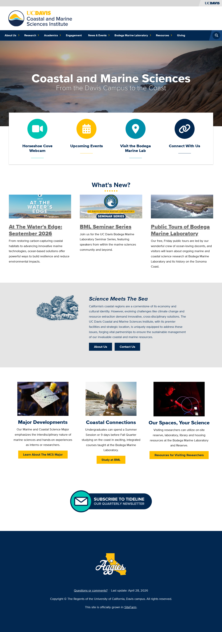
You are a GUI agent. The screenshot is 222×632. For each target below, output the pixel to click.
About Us (10, 35)
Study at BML (110, 459)
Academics (51, 35)
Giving (181, 35)
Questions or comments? (91, 590)
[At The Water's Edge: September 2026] (40, 206)
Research (30, 35)
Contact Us (127, 346)
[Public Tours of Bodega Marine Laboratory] (182, 206)
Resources (162, 35)
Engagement (74, 35)
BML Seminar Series (105, 227)
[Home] (40, 18)
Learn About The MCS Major (43, 454)
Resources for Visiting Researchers (179, 455)
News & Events (97, 35)
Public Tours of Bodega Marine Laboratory (180, 230)
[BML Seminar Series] (111, 206)
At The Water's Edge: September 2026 (35, 230)
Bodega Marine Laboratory (131, 35)
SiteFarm (130, 607)
